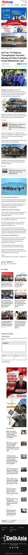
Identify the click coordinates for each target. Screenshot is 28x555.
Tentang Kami (4, 527)
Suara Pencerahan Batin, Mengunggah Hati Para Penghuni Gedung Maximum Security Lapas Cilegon (7, 303)
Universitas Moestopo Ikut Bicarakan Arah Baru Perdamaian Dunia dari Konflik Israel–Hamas (20, 303)
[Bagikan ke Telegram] (26, 63)
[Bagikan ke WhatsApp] (24, 64)
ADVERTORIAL (10, 4)
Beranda (3, 48)
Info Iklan (11, 527)
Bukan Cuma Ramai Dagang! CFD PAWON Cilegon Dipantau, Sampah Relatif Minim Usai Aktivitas (12, 434)
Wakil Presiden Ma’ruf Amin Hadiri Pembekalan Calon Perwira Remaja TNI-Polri (17, 172)
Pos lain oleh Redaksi (11, 263)
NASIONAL (17, 4)
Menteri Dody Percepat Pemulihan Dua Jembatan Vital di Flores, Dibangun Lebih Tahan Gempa (13, 501)
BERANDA (3, 4)
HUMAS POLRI (9, 48)
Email (16, 355)
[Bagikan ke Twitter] (22, 63)
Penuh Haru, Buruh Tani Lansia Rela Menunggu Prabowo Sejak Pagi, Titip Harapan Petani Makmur (20, 324)
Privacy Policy (21, 527)
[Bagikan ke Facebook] (20, 63)
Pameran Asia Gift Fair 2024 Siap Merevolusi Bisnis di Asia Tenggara (7, 284)
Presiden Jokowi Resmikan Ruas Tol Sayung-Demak (19, 284)
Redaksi (3, 529)
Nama (4, 355)
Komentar (6, 343)
